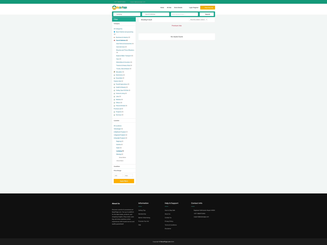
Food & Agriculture (122, 84)
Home (162, 7)
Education (120, 72)
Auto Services (121, 47)
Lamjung (120, 151)
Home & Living (121, 93)
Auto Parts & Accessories (125, 43)
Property (119, 112)
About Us (167, 214)
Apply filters (124, 181)
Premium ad (118, 109)
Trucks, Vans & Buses (123, 68)
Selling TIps (142, 210)
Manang (119, 154)
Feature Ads (118, 81)
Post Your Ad (209, 7)
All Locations (117, 126)
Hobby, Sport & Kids (123, 90)
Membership (142, 214)
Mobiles (119, 99)
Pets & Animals (121, 105)
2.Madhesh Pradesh (121, 132)
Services (119, 115)
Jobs (118, 96)
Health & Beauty (122, 87)
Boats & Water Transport (124, 55)
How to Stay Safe (170, 210)
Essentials (120, 78)
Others (119, 102)
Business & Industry (123, 37)
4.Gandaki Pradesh (120, 138)
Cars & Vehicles (122, 40)
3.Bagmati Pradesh (120, 135)
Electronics (120, 75)
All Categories (118, 29)
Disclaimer (168, 228)
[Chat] (185, 7)
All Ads (169, 7)
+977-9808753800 (119, 2)
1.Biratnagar (118, 129)
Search (207, 14)
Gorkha (119, 144)
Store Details (178, 7)
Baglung (119, 141)
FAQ (139, 225)
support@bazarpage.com (137, 2)
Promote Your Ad (143, 221)
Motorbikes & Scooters (124, 62)
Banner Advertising (144, 217)
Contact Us (168, 217)
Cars (118, 59)
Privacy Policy (169, 221)
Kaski (119, 148)
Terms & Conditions (171, 225)
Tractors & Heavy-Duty (124, 65)
